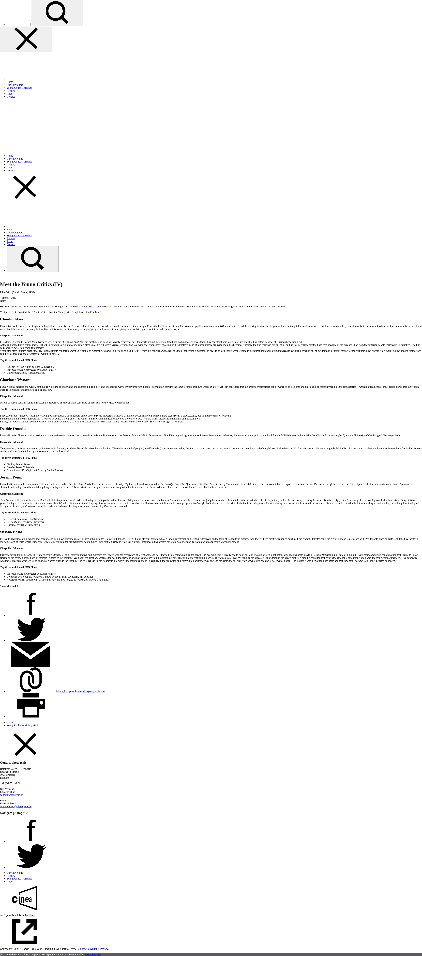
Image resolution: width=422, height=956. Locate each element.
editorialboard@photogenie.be (15, 806)
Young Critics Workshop (19, 87)
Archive (11, 90)
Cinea (32, 915)
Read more (90, 954)
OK (99, 954)
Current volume (15, 84)
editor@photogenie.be (11, 794)
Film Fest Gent (91, 306)
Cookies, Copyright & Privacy (92, 948)
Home (10, 81)
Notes (10, 722)
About (10, 93)
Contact (11, 96)
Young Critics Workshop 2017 (22, 725)
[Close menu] (26, 39)
